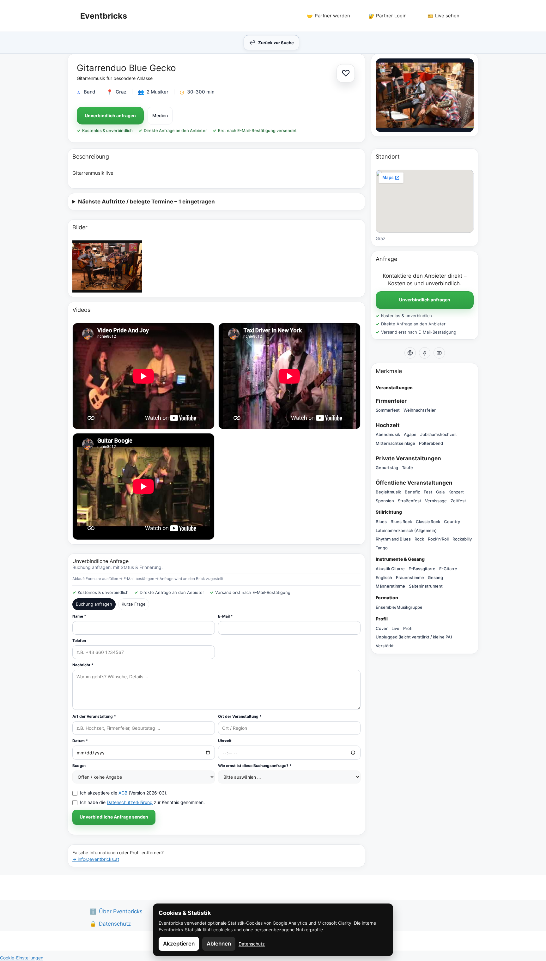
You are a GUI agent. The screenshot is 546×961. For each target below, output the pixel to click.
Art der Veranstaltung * (94, 716)
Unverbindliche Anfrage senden (114, 816)
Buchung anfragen (94, 604)
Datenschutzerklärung (130, 802)
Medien (160, 115)
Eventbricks (103, 16)
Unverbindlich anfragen (110, 115)
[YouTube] (439, 353)
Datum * (80, 740)
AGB (122, 792)
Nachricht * (83, 664)
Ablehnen (219, 943)
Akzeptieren (179, 943)
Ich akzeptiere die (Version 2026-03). (123, 792)
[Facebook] (424, 353)
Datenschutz (252, 943)
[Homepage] (410, 353)
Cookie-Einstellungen (21, 957)
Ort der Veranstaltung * (240, 716)
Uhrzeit (225, 740)
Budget (79, 765)
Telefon (79, 640)
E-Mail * (225, 616)
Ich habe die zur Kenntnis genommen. (142, 802)
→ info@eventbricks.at (95, 859)
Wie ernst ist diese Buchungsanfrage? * (255, 765)
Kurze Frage (134, 604)
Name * (79, 616)
